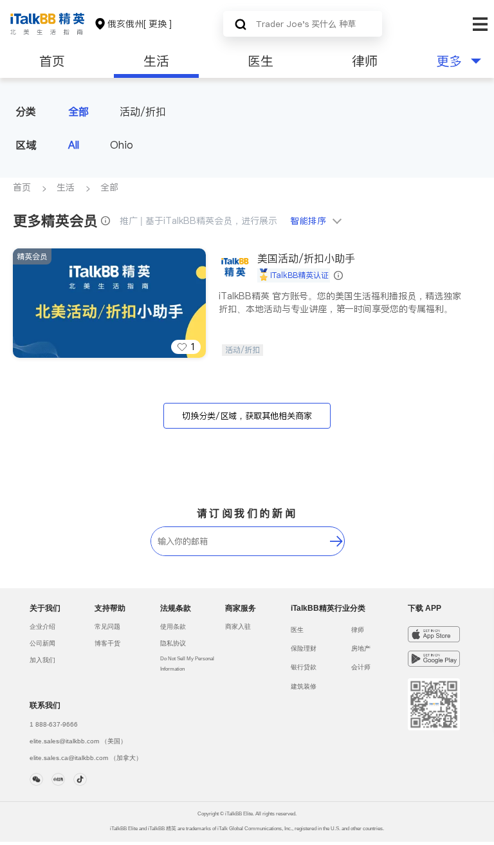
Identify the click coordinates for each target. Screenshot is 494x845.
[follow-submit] (336, 541)
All (73, 145)
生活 (156, 61)
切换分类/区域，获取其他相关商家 (247, 416)
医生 (260, 61)
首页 (52, 61)
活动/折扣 (143, 111)
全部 (78, 111)
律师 (365, 61)
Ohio (121, 145)
